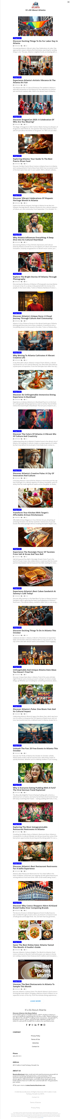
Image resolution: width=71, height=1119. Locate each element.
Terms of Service (35, 1102)
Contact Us (35, 1097)
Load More (35, 1001)
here (42, 1117)
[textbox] (35, 10)
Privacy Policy (35, 1108)
